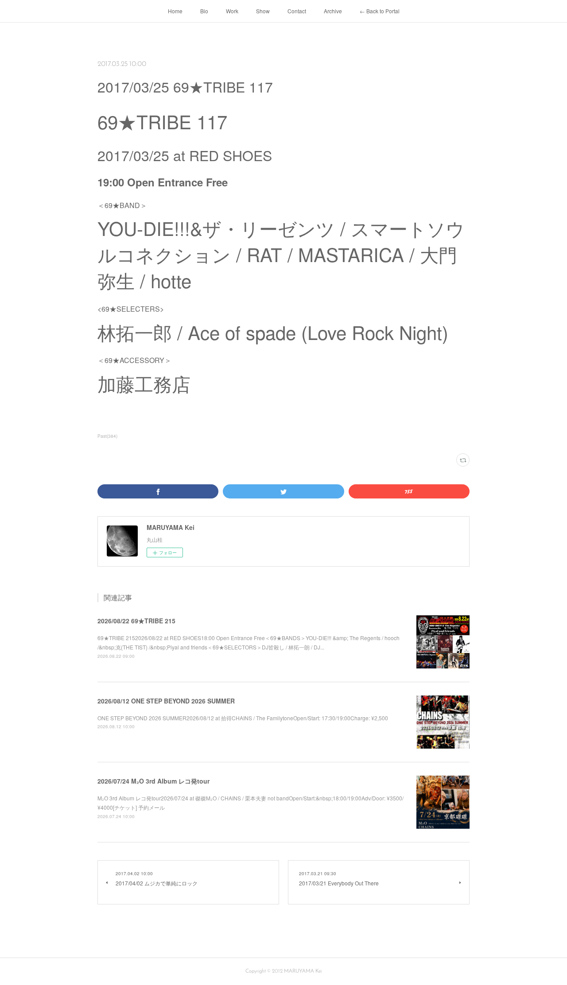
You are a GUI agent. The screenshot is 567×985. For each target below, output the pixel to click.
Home (175, 11)
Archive (333, 11)
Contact (296, 11)
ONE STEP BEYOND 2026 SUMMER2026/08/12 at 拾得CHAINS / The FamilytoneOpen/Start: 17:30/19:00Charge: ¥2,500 (242, 718)
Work (232, 11)
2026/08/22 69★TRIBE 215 (136, 620)
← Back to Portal (380, 11)
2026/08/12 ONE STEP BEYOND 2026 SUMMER (166, 700)
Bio (204, 11)
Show (263, 11)
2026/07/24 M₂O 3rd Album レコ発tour (153, 780)
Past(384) (107, 436)
